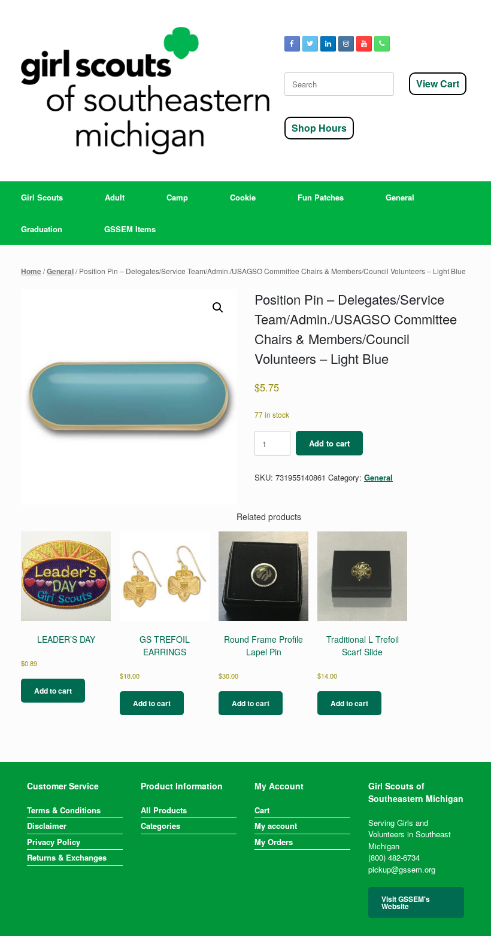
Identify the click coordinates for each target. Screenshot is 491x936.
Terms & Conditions (64, 810)
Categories (160, 825)
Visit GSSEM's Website (405, 902)
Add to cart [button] (53, 690)
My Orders (273, 841)
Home (31, 271)
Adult (115, 197)
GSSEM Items (130, 229)
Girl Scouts (42, 197)
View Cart (437, 83)
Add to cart (329, 443)
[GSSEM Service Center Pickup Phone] (382, 43)
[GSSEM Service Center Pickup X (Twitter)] (310, 43)
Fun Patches (321, 197)
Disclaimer (46, 825)
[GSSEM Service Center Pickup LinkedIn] (328, 43)
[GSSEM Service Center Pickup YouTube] (364, 43)
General (400, 197)
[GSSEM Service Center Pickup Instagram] (346, 43)
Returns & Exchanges (67, 857)
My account (275, 825)
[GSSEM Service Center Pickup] (145, 90)
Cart (261, 810)
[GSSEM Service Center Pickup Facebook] (292, 43)
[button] (218, 307)
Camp (177, 197)
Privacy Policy (53, 841)
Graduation (41, 229)
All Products (164, 810)
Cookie (243, 197)
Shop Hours (319, 128)
